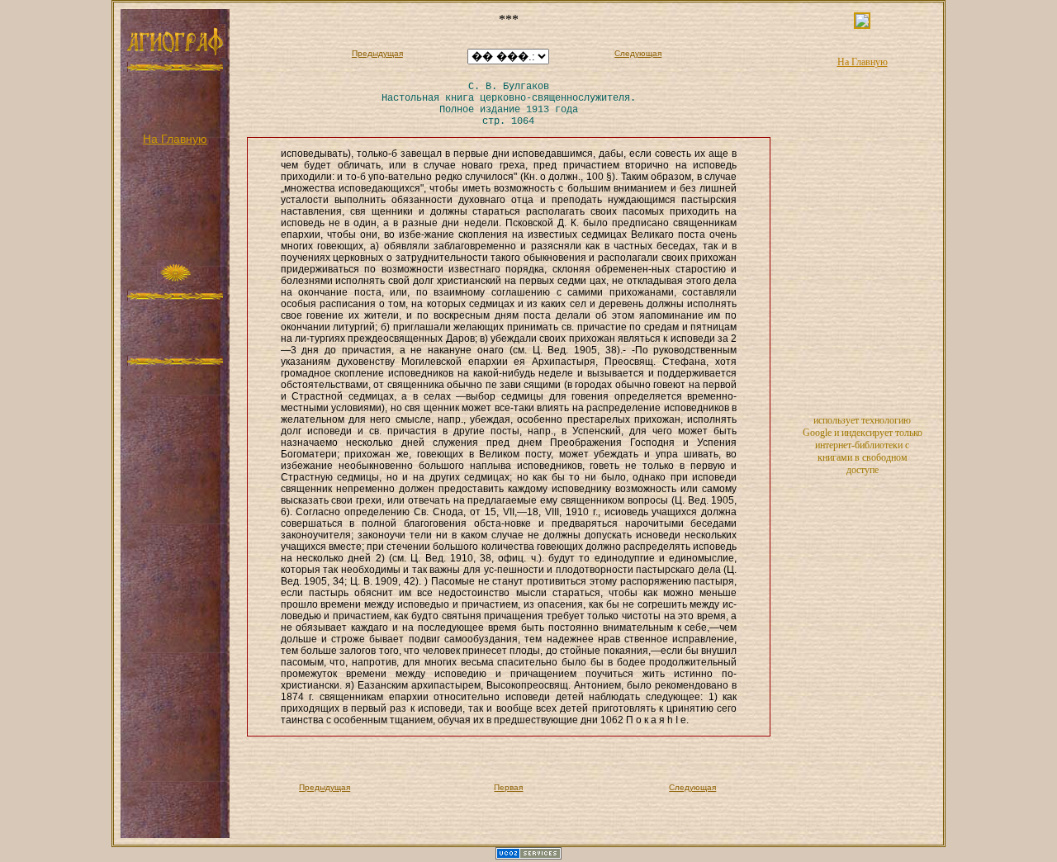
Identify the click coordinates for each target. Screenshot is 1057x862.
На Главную (175, 138)
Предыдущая (377, 53)
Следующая (637, 53)
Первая (508, 787)
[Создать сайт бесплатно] (528, 856)
